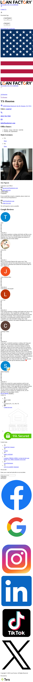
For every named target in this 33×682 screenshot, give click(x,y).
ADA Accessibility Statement (11, 467)
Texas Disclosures (8, 463)
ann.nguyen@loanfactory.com (10, 188)
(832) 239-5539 (6, 190)
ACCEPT (11, 393)
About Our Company (9, 447)
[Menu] (1, 87)
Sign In (2, 28)
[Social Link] (16, 510)
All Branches (4, 94)
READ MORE (4, 393)
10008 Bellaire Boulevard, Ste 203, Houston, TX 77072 (17, 106)
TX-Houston (4, 97)
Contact (6, 450)
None (5, 141)
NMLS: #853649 (8, 454)
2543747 (9, 109)
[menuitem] (8, 19)
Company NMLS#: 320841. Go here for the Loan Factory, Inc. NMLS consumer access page (16, 458)
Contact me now (8, 407)
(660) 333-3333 (7, 203)
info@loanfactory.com (8, 201)
